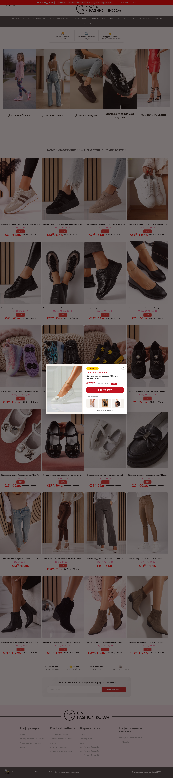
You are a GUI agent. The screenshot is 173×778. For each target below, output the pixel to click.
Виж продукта (105, 390)
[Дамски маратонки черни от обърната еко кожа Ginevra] (105, 403)
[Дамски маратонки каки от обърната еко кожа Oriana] (92, 403)
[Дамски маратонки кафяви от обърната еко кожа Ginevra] (118, 403)
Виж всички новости (105, 410)
